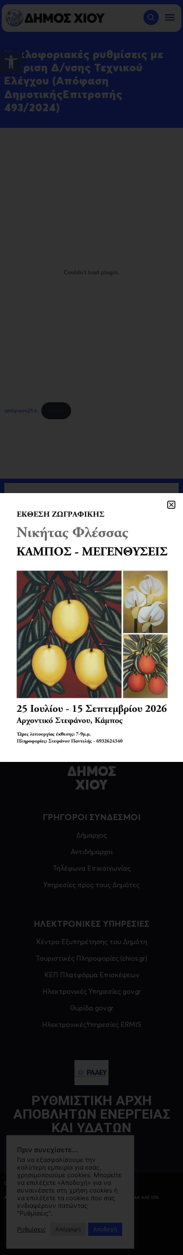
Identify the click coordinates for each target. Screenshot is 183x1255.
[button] (171, 505)
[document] (91, 627)
